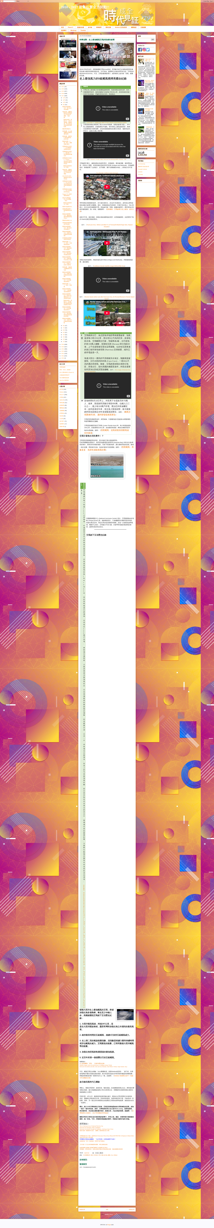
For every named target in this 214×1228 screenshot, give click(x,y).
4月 (64, 334)
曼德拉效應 (80, 27)
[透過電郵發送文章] (93, 1152)
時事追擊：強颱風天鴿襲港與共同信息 (67, 268)
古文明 (61, 418)
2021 (62, 86)
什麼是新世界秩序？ (65, 375)
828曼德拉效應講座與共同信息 (66, 238)
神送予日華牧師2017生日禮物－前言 (66, 199)
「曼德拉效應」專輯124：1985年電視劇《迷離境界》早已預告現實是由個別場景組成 (67, 123)
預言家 (61, 416)
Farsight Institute (142, 169)
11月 (64, 100)
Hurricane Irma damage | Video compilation (90, 1127)
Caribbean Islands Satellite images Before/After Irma (109, 266)
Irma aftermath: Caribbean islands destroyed (107, 173)
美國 (102, 1155)
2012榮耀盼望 (86, 1155)
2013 (62, 351)
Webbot (115, 1155)
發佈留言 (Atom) (109, 1214)
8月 (64, 325)
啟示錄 (90, 27)
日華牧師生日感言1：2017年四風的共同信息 (67, 190)
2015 (62, 346)
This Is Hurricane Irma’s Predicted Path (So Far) (91, 1126)
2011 (62, 356)
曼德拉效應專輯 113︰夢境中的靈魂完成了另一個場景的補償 (67, 296)
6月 (64, 330)
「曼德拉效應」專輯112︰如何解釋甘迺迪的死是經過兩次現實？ (67, 302)
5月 (64, 332)
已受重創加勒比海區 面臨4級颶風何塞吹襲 (112, 1149)
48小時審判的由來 (64, 377)
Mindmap (73, 30)
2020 (62, 89)
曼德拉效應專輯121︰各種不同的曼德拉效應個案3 (67, 233)
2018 (62, 93)
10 (88, 1136)
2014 (62, 349)
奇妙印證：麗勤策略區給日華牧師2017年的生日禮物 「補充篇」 (67, 114)
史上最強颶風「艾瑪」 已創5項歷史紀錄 (92, 1063)
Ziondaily (140, 174)
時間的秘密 (62, 367)
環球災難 (108, 27)
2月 (64, 339)
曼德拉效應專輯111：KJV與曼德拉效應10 (66, 308)
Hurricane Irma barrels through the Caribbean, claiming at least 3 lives (96, 1129)
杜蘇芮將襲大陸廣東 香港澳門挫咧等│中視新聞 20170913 (93, 1147)
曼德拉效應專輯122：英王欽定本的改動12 (67, 228)
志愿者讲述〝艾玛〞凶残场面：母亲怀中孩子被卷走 (92, 1141)
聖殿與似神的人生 (67, 220)
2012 (62, 353)
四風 (92, 1155)
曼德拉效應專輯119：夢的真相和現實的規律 (66, 253)
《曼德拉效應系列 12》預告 (67, 203)
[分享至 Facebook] (101, 1153)
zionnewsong (141, 164)
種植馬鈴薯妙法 (66, 129)
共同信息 (95, 1155)
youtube (140, 171)
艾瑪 (99, 1155)
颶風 (109, 1155)
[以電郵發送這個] (96, 1153)
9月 (64, 104)
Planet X (70, 27)
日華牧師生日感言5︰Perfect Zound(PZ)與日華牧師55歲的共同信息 (67, 160)
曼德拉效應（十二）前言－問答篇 (67, 285)
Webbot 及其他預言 (121, 27)
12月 (64, 97)
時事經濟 (98, 27)
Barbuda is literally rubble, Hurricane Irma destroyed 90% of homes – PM (108, 159)
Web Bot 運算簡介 (64, 380)
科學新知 (62, 413)
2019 (62, 91)
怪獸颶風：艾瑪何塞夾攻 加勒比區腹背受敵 (90, 1149)
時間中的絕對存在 (67, 206)
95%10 (94, 1130)
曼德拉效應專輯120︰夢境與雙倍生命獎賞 (67, 248)
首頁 (62, 27)
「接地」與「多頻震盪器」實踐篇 (149, 94)
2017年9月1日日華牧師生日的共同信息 (67, 177)
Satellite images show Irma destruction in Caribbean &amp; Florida (96, 1065)
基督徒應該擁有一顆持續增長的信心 (67, 210)
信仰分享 (62, 400)
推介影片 (62, 421)
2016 (62, 344)
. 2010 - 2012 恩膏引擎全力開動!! (84, 6)
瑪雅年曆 (62, 426)
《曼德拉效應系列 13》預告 (67, 166)
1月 (64, 341)
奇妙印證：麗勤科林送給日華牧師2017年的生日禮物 (67, 171)
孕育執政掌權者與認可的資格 (67, 223)
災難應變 (143, 27)
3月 (64, 337)
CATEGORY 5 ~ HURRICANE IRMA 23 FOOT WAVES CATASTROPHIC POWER (107, 122)
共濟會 (61, 397)
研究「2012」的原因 (65, 369)
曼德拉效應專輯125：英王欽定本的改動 (67, 108)
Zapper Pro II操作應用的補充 (67, 194)
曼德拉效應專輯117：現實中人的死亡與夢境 (66, 263)
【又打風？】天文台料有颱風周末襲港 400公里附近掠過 (93, 1144)
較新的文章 (82, 1209)
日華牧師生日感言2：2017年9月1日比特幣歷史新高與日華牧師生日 (67, 183)
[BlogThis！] (97, 1153)
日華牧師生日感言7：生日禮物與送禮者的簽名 (67, 148)
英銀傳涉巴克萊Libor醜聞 (149, 109)
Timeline (83, 30)
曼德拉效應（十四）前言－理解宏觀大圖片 (67, 143)
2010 (62, 358)
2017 (62, 95)
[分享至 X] (99, 1153)
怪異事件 (63, 30)
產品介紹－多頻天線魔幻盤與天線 (149, 81)
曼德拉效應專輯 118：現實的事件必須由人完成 (67, 258)
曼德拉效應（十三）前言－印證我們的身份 (67, 243)
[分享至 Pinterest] (102, 1153)
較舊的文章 (131, 1209)
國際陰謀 (133, 27)
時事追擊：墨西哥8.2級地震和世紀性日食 (67, 138)
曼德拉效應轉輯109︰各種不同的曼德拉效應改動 (67, 320)
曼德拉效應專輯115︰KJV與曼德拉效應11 (66, 280)
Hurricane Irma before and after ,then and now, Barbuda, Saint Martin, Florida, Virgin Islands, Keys (103, 1066)
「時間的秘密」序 (149, 127)
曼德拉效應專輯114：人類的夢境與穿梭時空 (66, 290)
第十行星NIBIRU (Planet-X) (67, 372)
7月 (64, 328)
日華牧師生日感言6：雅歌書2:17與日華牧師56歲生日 (67, 153)
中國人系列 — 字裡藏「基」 (149, 60)
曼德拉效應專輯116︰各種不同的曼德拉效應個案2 (67, 274)
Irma (112, 1155)
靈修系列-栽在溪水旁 (143, 166)
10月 (64, 102)
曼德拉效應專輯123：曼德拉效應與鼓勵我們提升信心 (67, 216)
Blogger (109, 1224)
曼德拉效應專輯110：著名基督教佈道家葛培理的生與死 (67, 314)
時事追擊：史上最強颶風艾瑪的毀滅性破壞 (67, 133)
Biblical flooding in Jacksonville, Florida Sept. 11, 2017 (84, 992)
